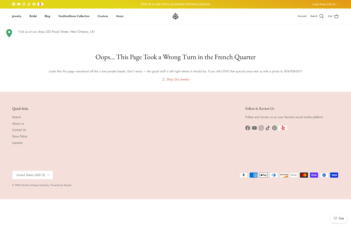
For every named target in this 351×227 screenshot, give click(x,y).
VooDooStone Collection (74, 16)
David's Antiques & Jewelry (35, 185)
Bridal (33, 16)
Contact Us (19, 130)
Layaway (17, 142)
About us (18, 123)
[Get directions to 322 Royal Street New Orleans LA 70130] (9, 33)
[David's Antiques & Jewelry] (175, 16)
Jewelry (16, 16)
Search (16, 117)
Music (120, 16)
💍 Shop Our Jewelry (176, 79)
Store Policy (19, 136)
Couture (103, 16)
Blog (47, 16)
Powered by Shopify (60, 185)
